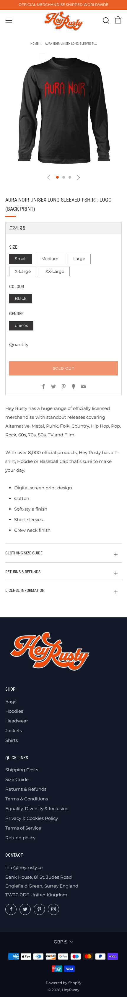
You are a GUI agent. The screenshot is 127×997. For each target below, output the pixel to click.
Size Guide (17, 779)
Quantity (18, 344)
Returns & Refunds (25, 789)
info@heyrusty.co (24, 867)
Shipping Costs (21, 769)
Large (79, 258)
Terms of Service (23, 828)
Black (20, 298)
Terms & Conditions (26, 799)
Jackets (13, 730)
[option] (63, 111)
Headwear (16, 721)
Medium (49, 258)
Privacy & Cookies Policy (31, 818)
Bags (10, 701)
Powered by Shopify (64, 983)
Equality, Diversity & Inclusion (37, 808)
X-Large (23, 271)
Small (21, 258)
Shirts (11, 740)
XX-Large (54, 271)
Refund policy (20, 837)
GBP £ (60, 941)
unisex (21, 325)
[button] (57, 177)
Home (34, 44)
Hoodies (14, 711)
